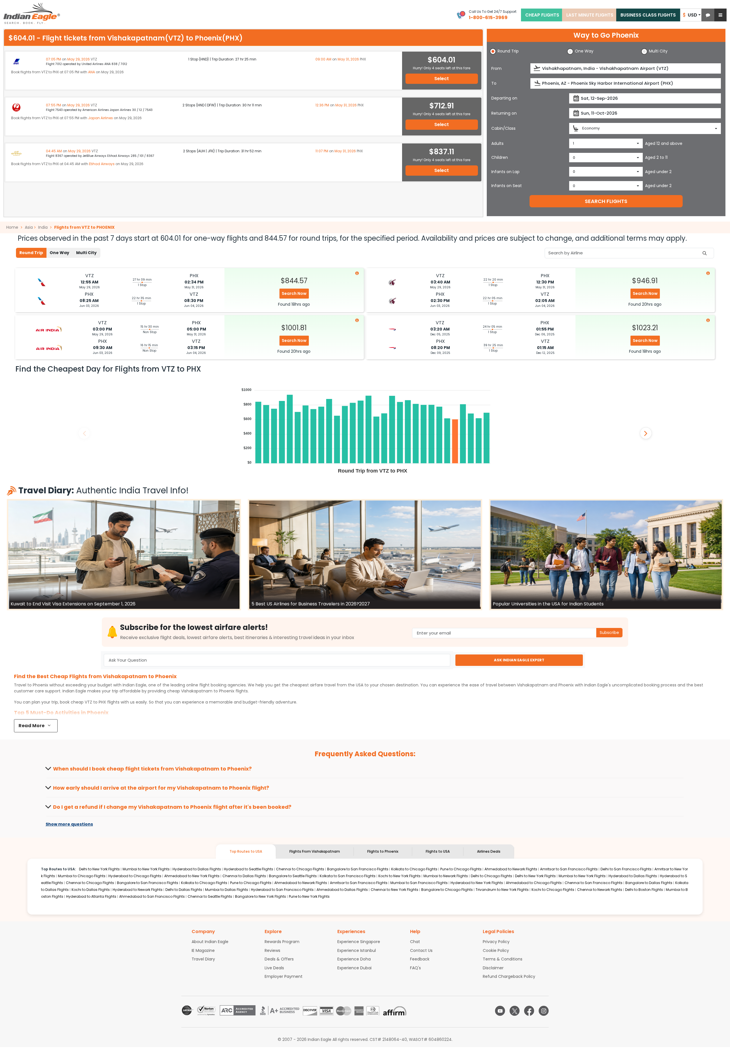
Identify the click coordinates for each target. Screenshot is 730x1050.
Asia (29, 227)
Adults (497, 143)
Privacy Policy (496, 941)
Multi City (86, 253)
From (496, 68)
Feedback (419, 959)
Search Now (294, 293)
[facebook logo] (529, 1011)
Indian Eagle (134, 685)
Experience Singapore (358, 941)
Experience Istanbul (356, 950)
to (207, 691)
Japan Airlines (100, 117)
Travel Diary (203, 959)
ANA (91, 72)
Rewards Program (282, 941)
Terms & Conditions (502, 959)
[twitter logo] (515, 1011)
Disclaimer (493, 968)
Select (441, 78)
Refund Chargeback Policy (509, 976)
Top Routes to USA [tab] (246, 851)
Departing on (504, 98)
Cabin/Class (503, 128)
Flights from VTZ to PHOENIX (84, 227)
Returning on (504, 113)
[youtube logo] (500, 1011)
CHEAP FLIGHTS (542, 15)
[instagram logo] (544, 1011)
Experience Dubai (354, 968)
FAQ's (415, 968)
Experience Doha (354, 959)
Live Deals (274, 968)
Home (12, 227)
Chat (415, 941)
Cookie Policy (496, 950)
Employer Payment (284, 976)
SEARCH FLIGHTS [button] (606, 201)
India (43, 227)
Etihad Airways (102, 163)
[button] (707, 15)
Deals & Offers (279, 959)
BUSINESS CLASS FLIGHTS (648, 15)
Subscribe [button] (609, 632)
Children (499, 157)
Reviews (272, 950)
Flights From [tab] (314, 851)
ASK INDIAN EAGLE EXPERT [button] (519, 660)
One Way (59, 253)
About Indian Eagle (210, 941)
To (493, 83)
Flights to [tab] (382, 851)
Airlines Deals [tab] (488, 851)
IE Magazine (203, 950)
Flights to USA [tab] (438, 851)
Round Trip (31, 253)
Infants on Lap (505, 172)
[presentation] (537, 68)
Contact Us (421, 950)
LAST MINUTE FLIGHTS (589, 15)
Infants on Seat (506, 185)
